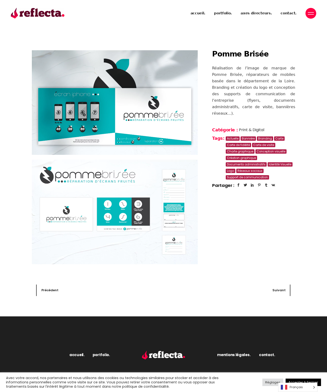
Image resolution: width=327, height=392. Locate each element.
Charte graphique (240, 151)
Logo (230, 171)
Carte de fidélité (238, 145)
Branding (265, 138)
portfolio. (101, 354)
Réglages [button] (272, 382)
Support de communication (247, 177)
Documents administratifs (246, 164)
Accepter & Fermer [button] (303, 382)
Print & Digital (251, 130)
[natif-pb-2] (115, 212)
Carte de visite (263, 145)
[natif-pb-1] (115, 102)
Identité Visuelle (280, 164)
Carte (279, 138)
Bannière (248, 138)
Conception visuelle (271, 151)
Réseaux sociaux (249, 171)
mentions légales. (233, 354)
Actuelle (232, 138)
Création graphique (241, 158)
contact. (267, 354)
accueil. (77, 354)
